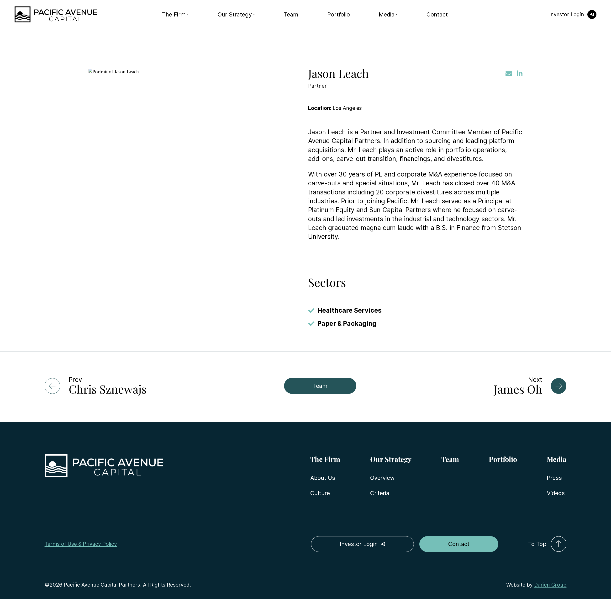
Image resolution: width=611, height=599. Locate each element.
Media (387, 14)
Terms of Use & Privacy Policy (81, 544)
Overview (382, 477)
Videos (556, 493)
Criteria (379, 493)
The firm (174, 14)
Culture (320, 493)
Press (554, 477)
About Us (322, 477)
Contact (437, 14)
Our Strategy (235, 14)
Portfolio (338, 14)
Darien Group (550, 585)
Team (291, 14)
